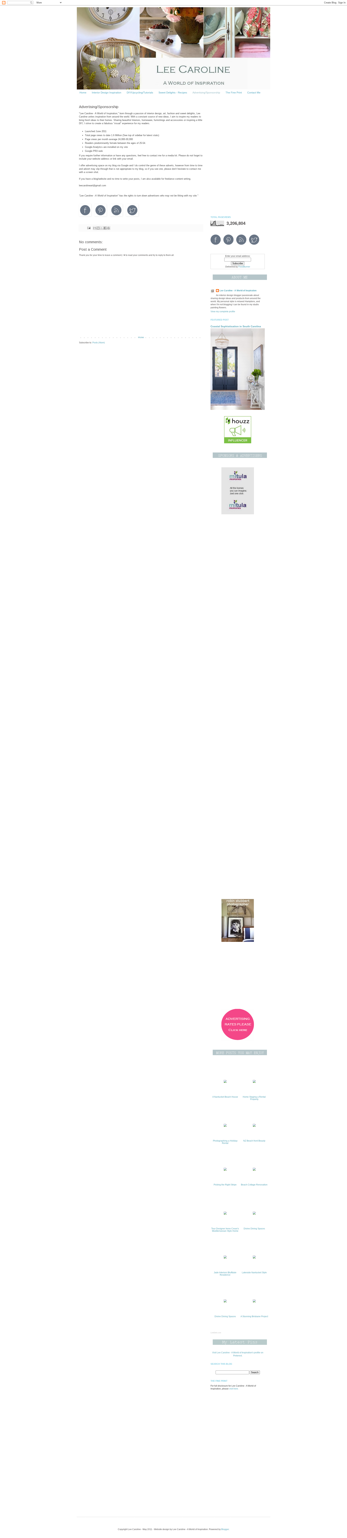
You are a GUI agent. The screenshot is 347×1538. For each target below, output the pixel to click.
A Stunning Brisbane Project (254, 1316)
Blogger (225, 1529)
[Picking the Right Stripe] (225, 1170)
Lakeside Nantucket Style (254, 1272)
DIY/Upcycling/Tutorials (140, 92)
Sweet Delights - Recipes (172, 92)
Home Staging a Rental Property (254, 1098)
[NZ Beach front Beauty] (254, 1126)
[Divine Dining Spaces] (254, 1214)
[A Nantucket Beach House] (225, 1082)
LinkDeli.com (216, 1333)
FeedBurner (244, 266)
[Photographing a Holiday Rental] (225, 1126)
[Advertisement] (238, 156)
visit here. (234, 1388)
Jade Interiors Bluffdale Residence (225, 1273)
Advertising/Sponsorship (206, 92)
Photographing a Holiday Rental (225, 1142)
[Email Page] (88, 228)
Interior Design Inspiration (106, 92)
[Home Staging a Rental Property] (254, 1082)
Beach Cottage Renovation (254, 1184)
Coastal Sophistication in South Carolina (236, 326)
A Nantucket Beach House (225, 1097)
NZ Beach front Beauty (254, 1141)
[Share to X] (101, 228)
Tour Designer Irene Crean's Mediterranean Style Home (225, 1229)
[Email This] (95, 228)
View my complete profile (223, 311)
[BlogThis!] (98, 228)
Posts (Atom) (98, 342)
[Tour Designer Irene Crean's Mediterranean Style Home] (225, 1214)
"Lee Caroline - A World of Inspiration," (99, 113)
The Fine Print (234, 92)
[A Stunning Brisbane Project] (254, 1301)
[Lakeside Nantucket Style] (254, 1257)
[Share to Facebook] (105, 228)
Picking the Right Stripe (225, 1184)
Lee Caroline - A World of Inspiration (238, 290)
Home (83, 92)
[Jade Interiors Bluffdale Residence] (225, 1257)
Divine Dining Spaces (254, 1228)
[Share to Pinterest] (108, 228)
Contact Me (253, 92)
